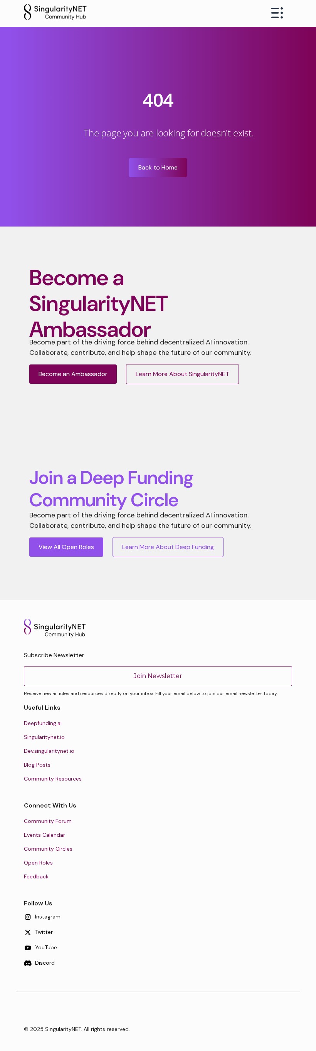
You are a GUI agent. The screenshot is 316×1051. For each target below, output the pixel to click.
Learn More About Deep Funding (168, 547)
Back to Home (158, 167)
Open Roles (38, 862)
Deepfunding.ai (43, 723)
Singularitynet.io (44, 737)
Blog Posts (37, 764)
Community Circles (48, 848)
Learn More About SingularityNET (182, 374)
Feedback (36, 876)
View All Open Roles (66, 547)
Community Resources (53, 778)
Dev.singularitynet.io (49, 750)
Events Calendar (44, 834)
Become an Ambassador (73, 374)
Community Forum (48, 821)
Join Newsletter (158, 676)
